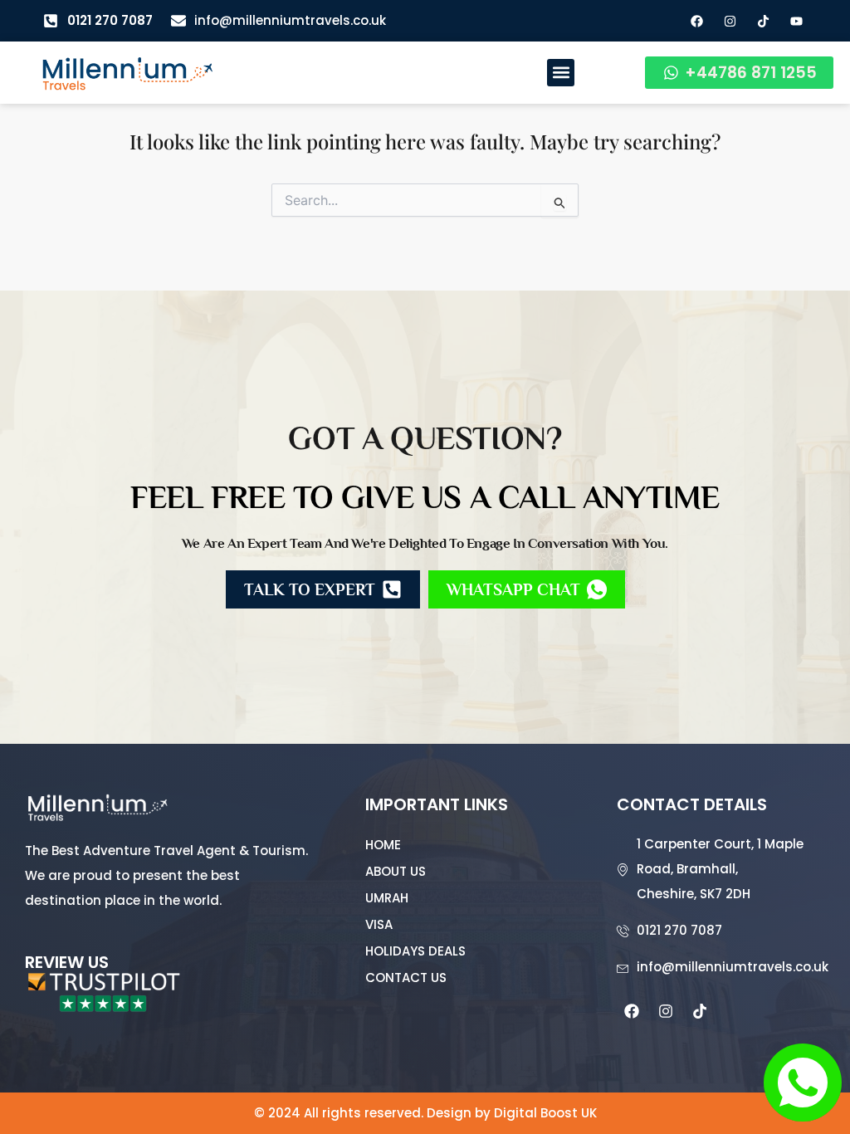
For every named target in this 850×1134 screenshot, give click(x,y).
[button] (560, 72)
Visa (379, 924)
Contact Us (406, 977)
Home (383, 844)
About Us (395, 871)
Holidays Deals (415, 951)
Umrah (386, 898)
